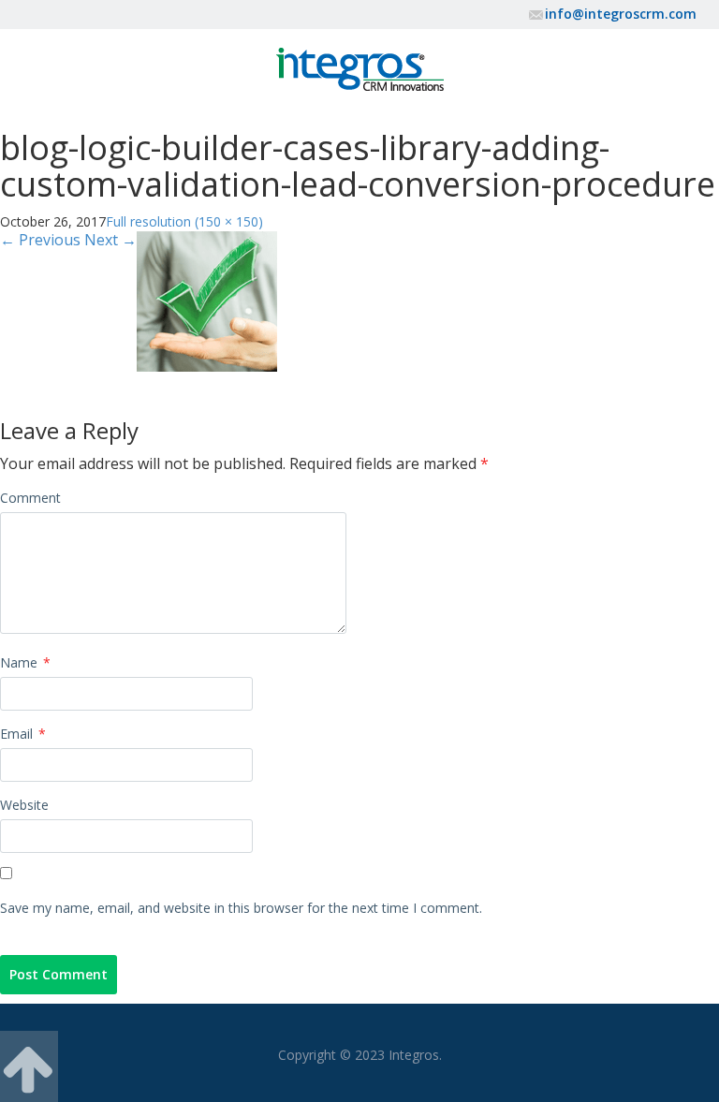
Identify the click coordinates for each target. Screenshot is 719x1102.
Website (24, 805)
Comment (30, 498)
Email (23, 733)
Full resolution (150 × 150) (184, 221)
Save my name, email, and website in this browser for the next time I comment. (241, 908)
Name (25, 662)
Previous (40, 239)
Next (110, 239)
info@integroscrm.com (621, 13)
